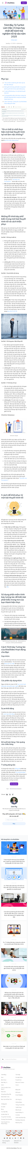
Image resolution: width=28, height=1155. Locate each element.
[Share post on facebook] (13, 794)
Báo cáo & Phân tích (6, 1099)
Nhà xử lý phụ (19, 1122)
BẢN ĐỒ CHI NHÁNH (17, 1141)
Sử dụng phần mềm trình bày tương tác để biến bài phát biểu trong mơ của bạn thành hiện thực (15, 97)
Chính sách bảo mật (21, 1117)
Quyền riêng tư (19, 1112)
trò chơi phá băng (20, 772)
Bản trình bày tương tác (15, 788)
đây (7, 587)
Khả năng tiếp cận (20, 1120)
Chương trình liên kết (6, 1119)
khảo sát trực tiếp (9, 663)
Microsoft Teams (20, 1082)
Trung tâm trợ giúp (6, 1116)
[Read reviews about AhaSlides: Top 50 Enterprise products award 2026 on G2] (19, 1133)
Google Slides (19, 1077)
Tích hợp (18, 1074)
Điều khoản (18, 1110)
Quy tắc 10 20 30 (12, 311)
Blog (2, 1109)
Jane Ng (8, 43)
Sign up (24, 2)
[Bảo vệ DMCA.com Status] (26, 1141)
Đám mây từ (4, 1082)
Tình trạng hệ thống (6, 1141)
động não (17, 768)
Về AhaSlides (19, 1102)
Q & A (2, 1085)
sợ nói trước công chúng (11, 140)
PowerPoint (19, 1080)
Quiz (2, 1077)
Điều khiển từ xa (5, 1096)
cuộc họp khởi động (9, 714)
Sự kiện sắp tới (5, 1114)
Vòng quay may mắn (6, 1094)
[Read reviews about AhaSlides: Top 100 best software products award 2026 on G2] (8, 1133)
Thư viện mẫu (4, 1111)
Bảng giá (18, 1089)
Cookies (18, 1115)
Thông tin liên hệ (20, 1104)
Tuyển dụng (19, 1107)
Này (14, 823)
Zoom (17, 1085)
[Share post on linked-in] (7, 794)
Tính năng (3, 1074)
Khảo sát (3, 1091)
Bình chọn (3, 1080)
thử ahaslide (14, 784)
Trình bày (14, 40)
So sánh (3, 1106)
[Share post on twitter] (10, 794)
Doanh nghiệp (19, 1095)
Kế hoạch (18, 1092)
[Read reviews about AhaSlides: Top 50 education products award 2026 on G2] (14, 1133)
